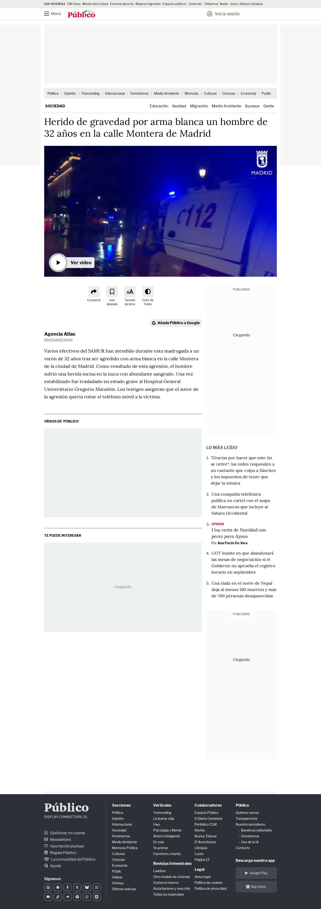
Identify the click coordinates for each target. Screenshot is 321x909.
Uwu (156, 824)
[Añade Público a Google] (48, 887)
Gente (268, 106)
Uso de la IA (250, 842)
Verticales (162, 805)
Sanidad (179, 106)
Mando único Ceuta (95, 4)
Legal (199, 869)
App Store (258, 887)
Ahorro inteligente (166, 836)
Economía (248, 93)
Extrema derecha (122, 4)
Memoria (191, 93)
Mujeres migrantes (148, 4)
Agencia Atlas (59, 334)
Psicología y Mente (167, 830)
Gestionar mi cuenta (67, 833)
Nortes (200, 830)
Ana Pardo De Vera (232, 543)
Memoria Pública (125, 848)
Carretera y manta (167, 854)
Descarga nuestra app (255, 860)
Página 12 (202, 860)
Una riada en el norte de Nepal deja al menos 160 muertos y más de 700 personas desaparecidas (243, 589)
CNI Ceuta (74, 4)
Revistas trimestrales (172, 863)
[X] (77, 887)
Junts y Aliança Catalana (246, 4)
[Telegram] (67, 897)
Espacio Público (207, 813)
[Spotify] (77, 897)
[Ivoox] (97, 897)
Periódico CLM (206, 824)
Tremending (90, 93)
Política (53, 93)
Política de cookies (209, 883)
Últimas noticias (124, 889)
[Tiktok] (58, 897)
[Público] (81, 14)
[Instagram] (97, 887)
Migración (199, 106)
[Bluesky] (87, 887)
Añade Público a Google (178, 323)
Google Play (258, 873)
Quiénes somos (247, 813)
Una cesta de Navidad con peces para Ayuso (238, 533)
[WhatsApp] (87, 897)
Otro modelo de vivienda (171, 877)
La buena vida (163, 818)
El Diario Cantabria (208, 818)
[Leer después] (112, 291)
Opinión (70, 93)
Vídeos (117, 877)
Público (66, 808)
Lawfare (159, 871)
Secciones (121, 805)
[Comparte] (94, 291)
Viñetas (118, 883)
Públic (116, 871)
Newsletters (60, 839)
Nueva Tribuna (206, 836)
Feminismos (139, 93)
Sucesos (252, 106)
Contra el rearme (166, 883)
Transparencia (246, 818)
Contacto (243, 848)
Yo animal (160, 848)
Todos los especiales (168, 894)
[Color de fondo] (147, 291)
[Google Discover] (58, 887)
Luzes (199, 854)
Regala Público (62, 853)
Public (266, 93)
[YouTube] (48, 897)
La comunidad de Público (72, 859)
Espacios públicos (174, 4)
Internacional (115, 93)
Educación (159, 106)
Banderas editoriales (256, 830)
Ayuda (55, 866)
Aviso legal (203, 877)
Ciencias (228, 93)
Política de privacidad (211, 888)
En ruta (158, 842)
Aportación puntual (66, 846)
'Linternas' (195, 4)
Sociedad (55, 106)
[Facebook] (67, 887)
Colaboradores (208, 805)
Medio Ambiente (166, 93)
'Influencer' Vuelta (216, 4)
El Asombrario (205, 842)
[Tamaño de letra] (130, 291)
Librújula (201, 848)
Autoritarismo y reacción (171, 888)
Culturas (210, 93)
